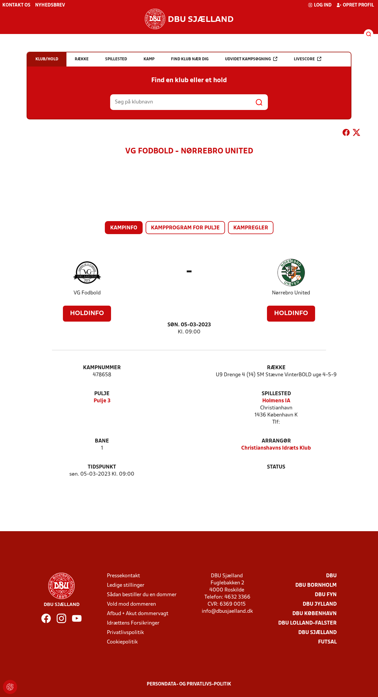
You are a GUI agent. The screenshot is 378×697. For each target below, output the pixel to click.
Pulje (102, 393)
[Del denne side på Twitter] (356, 133)
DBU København (314, 613)
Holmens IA (276, 400)
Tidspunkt (102, 467)
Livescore (304, 59)
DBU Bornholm (316, 585)
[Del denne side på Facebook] (346, 133)
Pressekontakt (123, 575)
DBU (331, 575)
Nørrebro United (291, 293)
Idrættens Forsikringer (133, 623)
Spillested (276, 393)
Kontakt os (16, 5)
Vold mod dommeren (131, 604)
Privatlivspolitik (125, 632)
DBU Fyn (326, 594)
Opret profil (358, 5)
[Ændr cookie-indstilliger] (10, 687)
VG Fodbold (87, 293)
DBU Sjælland (317, 632)
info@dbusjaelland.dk (227, 611)
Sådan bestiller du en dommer (142, 594)
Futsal (327, 642)
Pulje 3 (102, 400)
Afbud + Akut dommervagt (137, 613)
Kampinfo (123, 228)
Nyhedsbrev (50, 5)
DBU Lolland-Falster (307, 623)
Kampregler (250, 228)
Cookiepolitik (122, 642)
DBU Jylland (320, 604)
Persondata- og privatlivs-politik (189, 684)
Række (276, 367)
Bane (102, 441)
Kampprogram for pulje (185, 228)
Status (276, 467)
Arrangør (276, 441)
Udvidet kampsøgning (248, 59)
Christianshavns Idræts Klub (276, 448)
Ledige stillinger (125, 585)
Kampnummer (102, 367)
